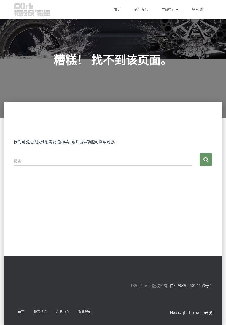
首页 (117, 10)
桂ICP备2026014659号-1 (191, 285)
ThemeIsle (196, 312)
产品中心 (169, 10)
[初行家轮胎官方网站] (32, 10)
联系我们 (198, 10)
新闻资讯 (141, 10)
